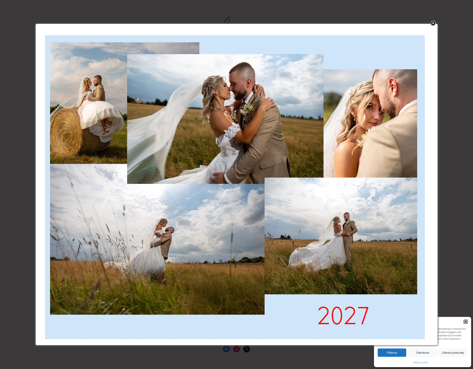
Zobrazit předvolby (453, 352)
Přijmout (392, 352)
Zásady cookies (421, 362)
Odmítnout (422, 352)
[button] (465, 322)
